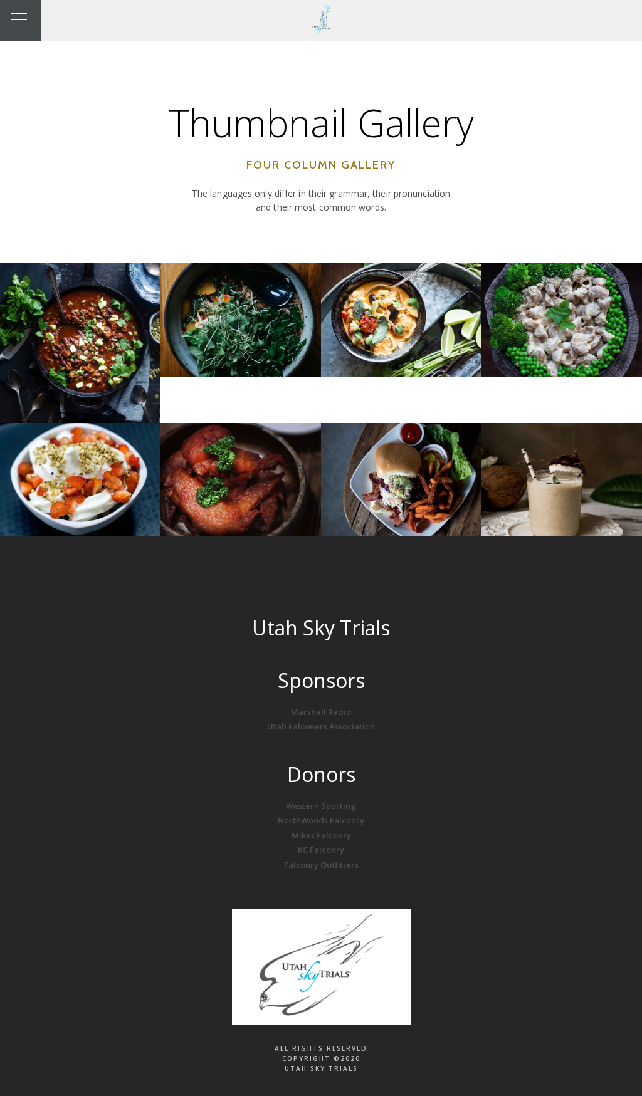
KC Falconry (321, 849)
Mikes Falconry (321, 835)
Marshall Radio (321, 712)
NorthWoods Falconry (321, 820)
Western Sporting (321, 806)
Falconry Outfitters (321, 864)
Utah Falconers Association (321, 726)
